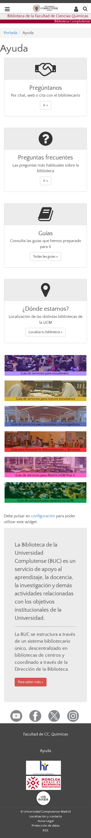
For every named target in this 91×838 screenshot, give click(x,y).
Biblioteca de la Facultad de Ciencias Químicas (47, 16)
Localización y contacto (45, 816)
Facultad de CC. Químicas (45, 734)
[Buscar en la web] (85, 8)
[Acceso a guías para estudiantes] (45, 365)
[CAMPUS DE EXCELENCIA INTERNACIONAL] (43, 782)
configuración (43, 516)
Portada (10, 33)
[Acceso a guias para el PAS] (45, 441)
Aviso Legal (46, 821)
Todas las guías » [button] (45, 257)
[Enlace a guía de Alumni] (45, 466)
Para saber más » (30, 682)
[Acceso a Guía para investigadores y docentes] (45, 416)
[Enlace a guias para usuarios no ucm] (45, 492)
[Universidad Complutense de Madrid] (45, 8)
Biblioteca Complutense (72, 21)
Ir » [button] (45, 105)
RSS (45, 830)
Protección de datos (46, 825)
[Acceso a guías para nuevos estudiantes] (45, 390)
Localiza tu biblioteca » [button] (45, 332)
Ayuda (45, 750)
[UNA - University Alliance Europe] (43, 798)
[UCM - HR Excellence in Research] (43, 767)
